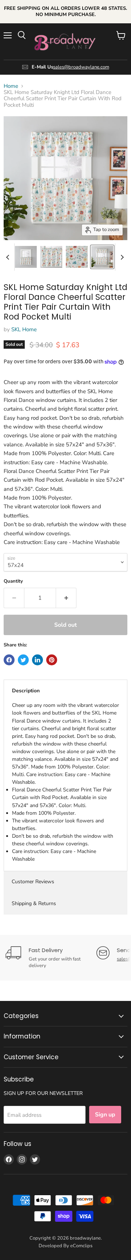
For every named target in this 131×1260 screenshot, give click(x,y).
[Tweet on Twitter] (23, 659)
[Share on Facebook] (9, 659)
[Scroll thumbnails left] (9, 257)
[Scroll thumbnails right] (121, 257)
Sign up (105, 1115)
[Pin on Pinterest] (51, 659)
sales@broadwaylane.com (81, 67)
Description (26, 690)
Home (11, 86)
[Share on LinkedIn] (37, 659)
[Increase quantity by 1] (66, 598)
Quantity (13, 581)
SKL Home (24, 329)
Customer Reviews (33, 881)
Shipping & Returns (34, 903)
